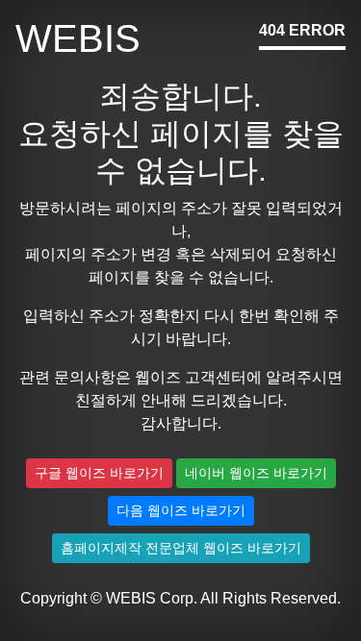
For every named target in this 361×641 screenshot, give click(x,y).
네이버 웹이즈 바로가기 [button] (256, 473)
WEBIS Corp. (151, 598)
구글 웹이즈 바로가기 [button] (99, 473)
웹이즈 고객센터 (190, 377)
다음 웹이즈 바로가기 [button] (180, 510)
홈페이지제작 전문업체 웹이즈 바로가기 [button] (181, 547)
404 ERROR (302, 30)
